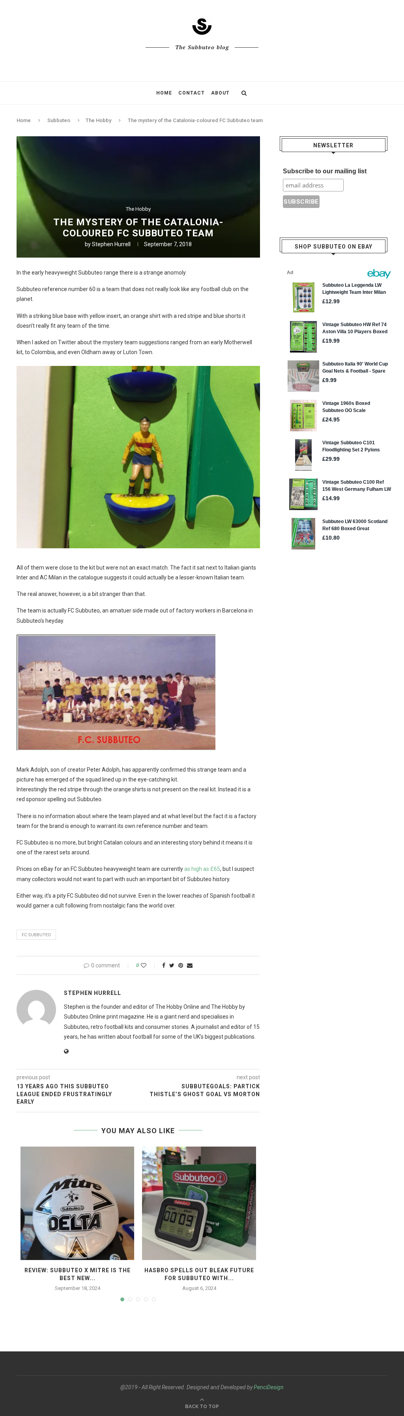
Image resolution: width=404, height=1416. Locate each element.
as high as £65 (202, 869)
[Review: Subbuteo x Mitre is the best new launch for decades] (77, 1203)
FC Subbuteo (36, 934)
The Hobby (98, 120)
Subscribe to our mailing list (325, 171)
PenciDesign (269, 1387)
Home (164, 93)
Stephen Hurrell (111, 244)
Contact (191, 93)
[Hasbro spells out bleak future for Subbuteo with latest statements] (199, 1203)
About (220, 93)
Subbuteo (58, 120)
